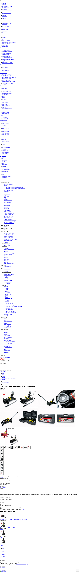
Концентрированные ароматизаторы (7, 60)
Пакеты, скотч (6, 353)
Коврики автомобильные (3, 120)
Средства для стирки (5, 46)
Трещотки (6, 297)
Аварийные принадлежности (6, 14)
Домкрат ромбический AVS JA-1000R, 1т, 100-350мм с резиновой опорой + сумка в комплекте (13, 519)
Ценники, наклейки (5, 178)
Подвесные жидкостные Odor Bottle (9, 212)
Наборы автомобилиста (5, 134)
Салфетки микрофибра (5, 162)
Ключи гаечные (7, 292)
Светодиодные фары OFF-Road (8, 267)
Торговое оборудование (7, 350)
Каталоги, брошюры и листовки (6, 176)
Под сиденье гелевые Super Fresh (6, 58)
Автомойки (7, 344)
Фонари (3, 12)
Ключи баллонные (7, 291)
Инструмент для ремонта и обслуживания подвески (12, 305)
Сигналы (3, 96)
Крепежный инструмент (5, 141)
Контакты (3, 376)
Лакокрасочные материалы (6, 28)
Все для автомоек (4, 17)
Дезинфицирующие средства (6, 36)
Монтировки (7, 301)
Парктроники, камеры (7, 250)
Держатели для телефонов (5, 70)
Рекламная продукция (5, 18)
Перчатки (6, 315)
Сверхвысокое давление (8, 343)
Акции (3, 374)
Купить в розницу (13, 378)
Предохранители (4, 95)
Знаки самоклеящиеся (7, 319)
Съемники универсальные (9, 309)
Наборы (3, 33)
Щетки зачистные (7, 300)
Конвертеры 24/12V (5, 87)
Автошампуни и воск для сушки (6, 23)
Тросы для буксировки (7, 283)
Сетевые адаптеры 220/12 (5, 88)
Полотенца (3, 161)
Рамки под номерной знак (5, 150)
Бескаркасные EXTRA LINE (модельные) (9, 234)
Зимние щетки (4, 159)
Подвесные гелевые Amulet (6, 50)
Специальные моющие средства (6, 44)
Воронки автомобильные (5, 128)
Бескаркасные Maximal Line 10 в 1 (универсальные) (9, 77)
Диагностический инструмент (9, 303)
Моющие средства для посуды (6, 40)
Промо (3, 174)
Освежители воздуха (5, 45)
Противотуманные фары (5, 112)
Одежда (3, 175)
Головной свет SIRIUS (5, 103)
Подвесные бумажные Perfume (8, 218)
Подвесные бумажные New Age (8, 210)
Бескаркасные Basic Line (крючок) (7, 74)
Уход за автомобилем (3, 156)
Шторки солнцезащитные (5, 152)
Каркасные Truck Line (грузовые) (6, 80)
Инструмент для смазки (8, 308)
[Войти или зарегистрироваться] (0, 371)
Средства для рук (4, 31)
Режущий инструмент (8, 296)
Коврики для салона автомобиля (8, 273)
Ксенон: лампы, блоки (5, 109)
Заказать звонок (2, 378)
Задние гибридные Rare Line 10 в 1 (8, 240)
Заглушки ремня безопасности (6, 147)
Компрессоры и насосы (5, 7)
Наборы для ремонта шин (5, 131)
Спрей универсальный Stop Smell (6, 55)
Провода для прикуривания (7, 282)
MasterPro (3, 32)
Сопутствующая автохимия (6, 170)
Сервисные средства (5, 29)
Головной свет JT (4, 107)
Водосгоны (3, 157)
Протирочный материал (8, 347)
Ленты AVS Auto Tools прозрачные (10, 313)
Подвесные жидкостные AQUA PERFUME (8, 59)
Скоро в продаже (4, 20)
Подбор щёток (4, 84)
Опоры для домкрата (5, 67)
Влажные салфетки (4, 165)
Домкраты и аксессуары (5, 5)
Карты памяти (4, 99)
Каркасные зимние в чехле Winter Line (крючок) (8, 81)
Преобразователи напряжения (6, 8)
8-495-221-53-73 (2, 567)
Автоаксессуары (4, 16)
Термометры (3, 97)
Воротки (6, 287)
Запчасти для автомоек (8, 342)
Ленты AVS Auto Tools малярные (10, 311)
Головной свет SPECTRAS (6, 105)
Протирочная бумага (5, 166)
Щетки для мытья (4, 164)
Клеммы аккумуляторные (5, 133)
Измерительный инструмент (9, 290)
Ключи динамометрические (9, 293)
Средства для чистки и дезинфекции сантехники (9, 42)
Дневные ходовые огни (5, 113)
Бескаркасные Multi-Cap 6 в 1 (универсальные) (8, 76)
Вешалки (3, 145)
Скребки (3, 163)
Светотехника (4, 11)
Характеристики (4, 492)
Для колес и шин (4, 24)
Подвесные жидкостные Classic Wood (7, 56)
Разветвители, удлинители (5, 224)
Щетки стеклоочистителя (3, 73)
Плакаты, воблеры (4, 177)
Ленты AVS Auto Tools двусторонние (10, 312)
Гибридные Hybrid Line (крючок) (8, 237)
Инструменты (4, 15)
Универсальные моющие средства (7, 43)
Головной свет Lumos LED (6, 106)
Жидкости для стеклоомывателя (6, 27)
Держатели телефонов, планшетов (7, 6)
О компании (3, 372)
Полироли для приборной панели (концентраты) (12, 186)
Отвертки (6, 295)
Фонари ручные (6, 271)
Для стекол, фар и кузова (5, 26)
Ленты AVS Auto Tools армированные (10, 310)
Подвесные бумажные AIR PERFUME (7, 63)
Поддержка (3, 377)
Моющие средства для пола (6, 39)
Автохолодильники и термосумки (7, 10)
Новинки (3, 355)
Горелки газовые (4, 137)
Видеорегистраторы (5, 92)
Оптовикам (3, 547)
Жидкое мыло (4, 37)
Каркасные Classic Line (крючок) (6, 78)
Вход (1, 371)
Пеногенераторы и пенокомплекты (10, 341)
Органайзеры (5, 322)
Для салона (3, 25)
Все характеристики (3, 487)
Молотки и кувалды (8, 294)
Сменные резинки (4, 82)
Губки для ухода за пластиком (8, 337)
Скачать (24, 509)
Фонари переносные (5, 118)
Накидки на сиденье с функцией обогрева (9, 253)
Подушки (3, 154)
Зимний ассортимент (7, 196)
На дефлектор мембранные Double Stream (8, 52)
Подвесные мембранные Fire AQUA (7, 51)
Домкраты (5, 226)
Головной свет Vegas (5, 102)
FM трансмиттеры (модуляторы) (6, 91)
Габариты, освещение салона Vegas (7, 108)
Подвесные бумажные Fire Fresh (8, 209)
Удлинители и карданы (8, 298)
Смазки (5, 193)
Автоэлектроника (4, 9)
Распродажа (3, 181)
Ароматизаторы (4, 4)
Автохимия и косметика (5, 2)
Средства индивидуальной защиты (8, 314)
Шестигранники (7, 299)
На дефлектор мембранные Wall (6, 53)
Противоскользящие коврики (6, 71)
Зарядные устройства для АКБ (6, 13)
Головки (6, 289)
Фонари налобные (4, 117)
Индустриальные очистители (8, 200)
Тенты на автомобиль (5, 151)
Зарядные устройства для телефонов (7, 93)
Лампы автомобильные (5, 256)
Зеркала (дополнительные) (5, 153)
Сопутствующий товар (5, 171)
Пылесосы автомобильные (5, 94)
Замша (4, 331)
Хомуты (6, 316)
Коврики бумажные (6, 276)
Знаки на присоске (4, 146)
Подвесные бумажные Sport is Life (7, 57)
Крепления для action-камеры (6, 98)
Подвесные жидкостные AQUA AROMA (9, 221)
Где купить (3, 375)
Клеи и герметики (6, 191)
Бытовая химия (4, 3)
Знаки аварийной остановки (8, 280)
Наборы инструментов (5, 138)
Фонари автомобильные (7, 269)
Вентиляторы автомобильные (8, 247)
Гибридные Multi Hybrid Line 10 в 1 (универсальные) (9, 79)
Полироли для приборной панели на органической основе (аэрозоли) (15, 188)
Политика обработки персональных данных (22, 564)
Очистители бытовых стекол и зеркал (9, 203)
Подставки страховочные (5, 66)
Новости (3, 373)
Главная (3, 380)
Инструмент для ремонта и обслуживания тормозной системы (14, 306)
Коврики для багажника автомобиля (7, 122)
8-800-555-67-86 (2, 556)
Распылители (5, 334)
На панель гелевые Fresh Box (6, 54)
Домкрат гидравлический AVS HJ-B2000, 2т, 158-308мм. (8, 527)
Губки (3, 158)
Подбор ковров (4, 125)
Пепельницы (4, 149)
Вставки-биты (7, 288)
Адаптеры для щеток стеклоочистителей (7, 83)
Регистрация (4, 371)
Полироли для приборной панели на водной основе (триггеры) (14, 187)
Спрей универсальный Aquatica (6, 61)
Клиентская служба (7, 378)
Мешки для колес (4, 160)
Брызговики (3, 144)
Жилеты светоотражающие (7, 279)
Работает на (2, 570)
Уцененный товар (4, 19)
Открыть (1, 529)
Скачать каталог (2, 379)
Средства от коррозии (7, 194)
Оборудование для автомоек (6, 169)
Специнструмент (4, 139)
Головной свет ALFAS (5, 104)
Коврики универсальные (5, 123)
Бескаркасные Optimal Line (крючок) (7, 75)
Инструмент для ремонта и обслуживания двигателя (12, 304)
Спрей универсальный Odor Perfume (7, 62)
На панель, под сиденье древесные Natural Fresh (10, 215)
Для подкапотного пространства (8, 184)
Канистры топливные (5, 130)
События (3, 554)
